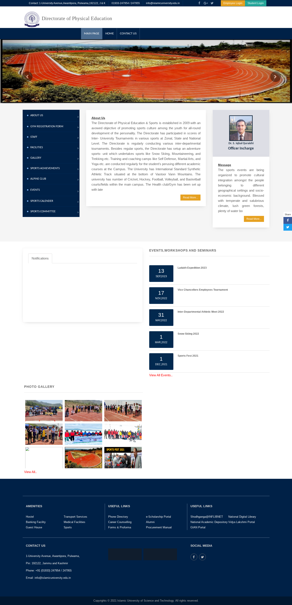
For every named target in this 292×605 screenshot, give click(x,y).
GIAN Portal (197, 527)
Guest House (34, 527)
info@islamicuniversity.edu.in (163, 3)
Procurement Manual (159, 527)
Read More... (190, 197)
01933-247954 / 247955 (126, 3)
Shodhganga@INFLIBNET (206, 516)
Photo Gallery (39, 386)
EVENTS (34, 190)
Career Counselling (119, 522)
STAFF (32, 137)
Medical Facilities (74, 522)
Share (288, 214)
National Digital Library (242, 516)
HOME (109, 33)
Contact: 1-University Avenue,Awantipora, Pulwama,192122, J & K (67, 3)
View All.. (30, 472)
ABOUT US (35, 115)
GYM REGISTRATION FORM (45, 126)
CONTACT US (128, 33)
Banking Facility (36, 522)
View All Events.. (161, 375)
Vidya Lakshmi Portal (241, 522)
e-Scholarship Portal (158, 516)
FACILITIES (35, 147)
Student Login (256, 3)
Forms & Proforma (119, 527)
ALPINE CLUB (37, 178)
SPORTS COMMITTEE (42, 211)
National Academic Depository (209, 522)
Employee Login (232, 3)
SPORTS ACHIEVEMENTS (44, 168)
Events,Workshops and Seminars (182, 250)
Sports (68, 527)
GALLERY (34, 158)
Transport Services (75, 516)
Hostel (30, 516)
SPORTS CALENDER (40, 201)
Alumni (150, 522)
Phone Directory (118, 516)
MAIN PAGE (91, 33)
